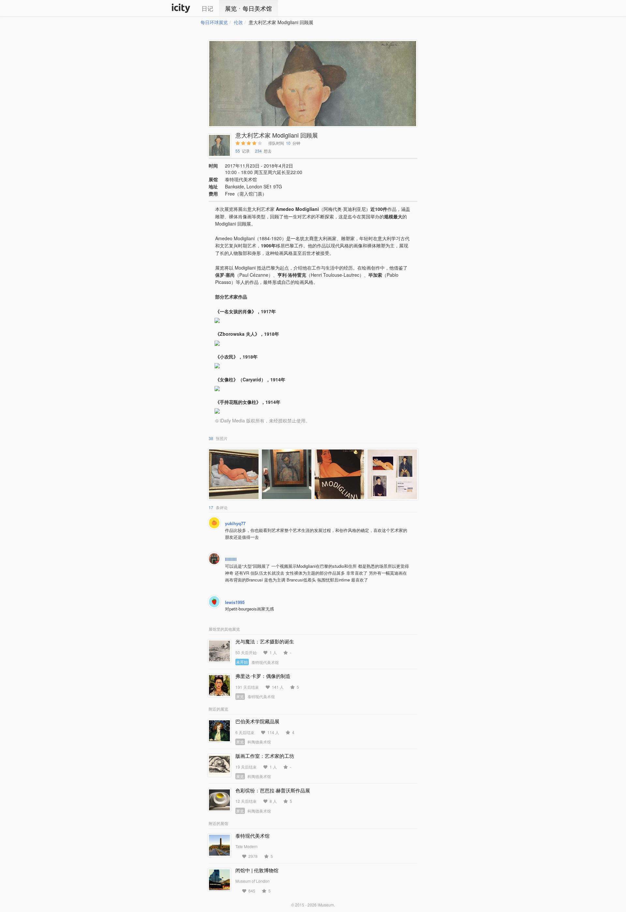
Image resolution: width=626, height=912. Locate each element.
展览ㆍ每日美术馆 (248, 8)
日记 (207, 8)
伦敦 (238, 22)
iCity (181, 8)
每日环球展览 (214, 22)
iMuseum (326, 904)
